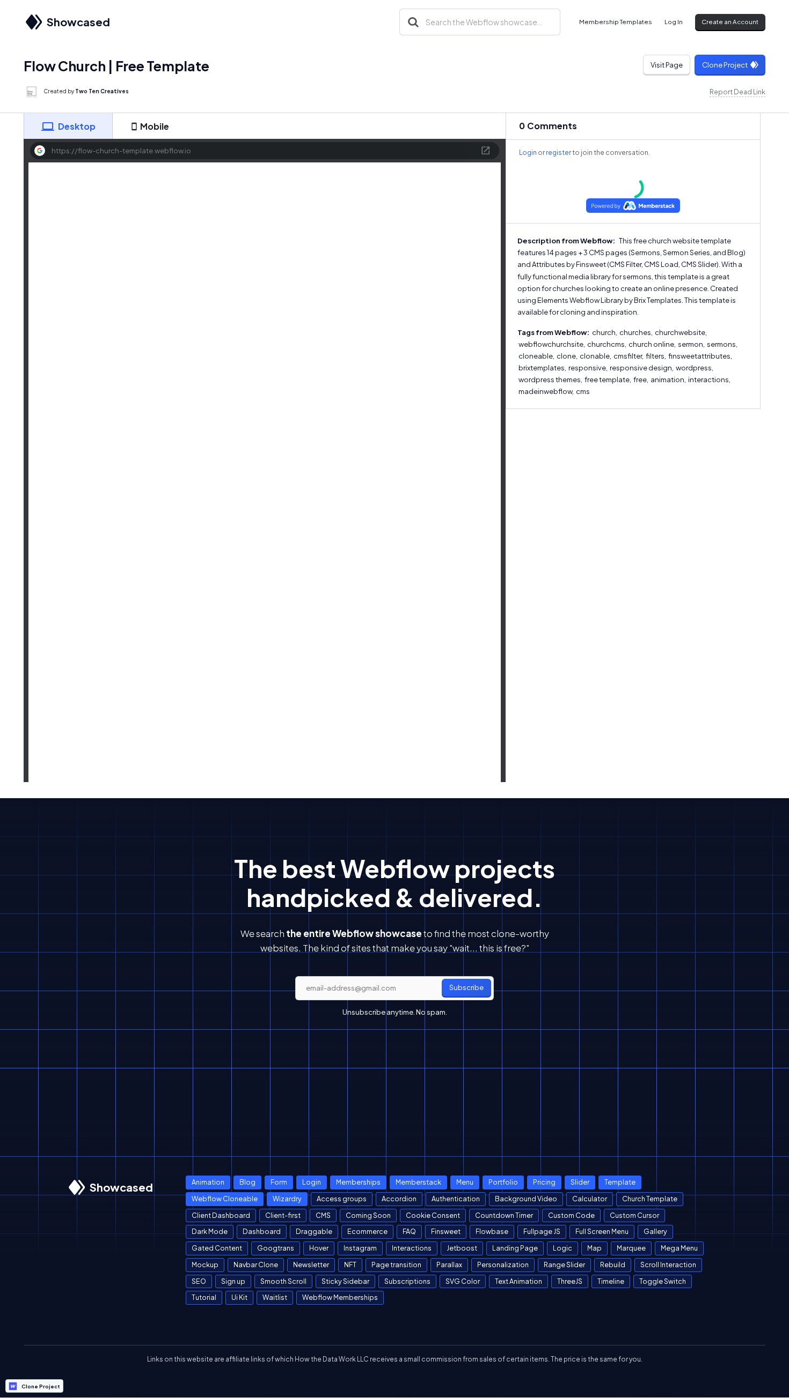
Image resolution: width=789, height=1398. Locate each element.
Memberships (358, 1182)
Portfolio (503, 1182)
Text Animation (518, 1281)
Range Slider (564, 1264)
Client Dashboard (221, 1215)
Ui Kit (239, 1297)
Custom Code (571, 1215)
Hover (318, 1248)
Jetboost (462, 1248)
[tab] (68, 126)
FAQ (409, 1231)
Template (619, 1182)
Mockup (205, 1264)
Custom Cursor (634, 1215)
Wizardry (287, 1198)
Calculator (589, 1198)
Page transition (396, 1264)
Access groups (342, 1198)
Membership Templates (615, 22)
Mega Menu (679, 1248)
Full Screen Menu (602, 1231)
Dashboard (262, 1231)
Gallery (655, 1231)
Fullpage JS (541, 1231)
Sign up (233, 1281)
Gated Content (217, 1248)
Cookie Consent (433, 1215)
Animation (208, 1182)
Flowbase (492, 1231)
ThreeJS (569, 1281)
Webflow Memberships (340, 1297)
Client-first (283, 1215)
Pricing (544, 1182)
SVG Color (462, 1281)
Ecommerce (367, 1231)
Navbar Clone (255, 1264)
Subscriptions (407, 1281)
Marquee (631, 1248)
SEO (199, 1281)
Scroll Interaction (668, 1264)
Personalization (503, 1264)
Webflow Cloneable (225, 1198)
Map (594, 1248)
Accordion (399, 1198)
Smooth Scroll (283, 1281)
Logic (562, 1248)
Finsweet (446, 1231)
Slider (580, 1182)
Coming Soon (368, 1215)
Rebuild (612, 1264)
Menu (464, 1182)
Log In (673, 22)
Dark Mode (210, 1231)
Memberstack (418, 1182)
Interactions (412, 1248)
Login (528, 152)
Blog (247, 1182)
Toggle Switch (662, 1281)
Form (279, 1182)
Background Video (526, 1198)
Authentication (456, 1198)
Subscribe (466, 987)
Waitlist (274, 1297)
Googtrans (275, 1248)
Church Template (649, 1198)
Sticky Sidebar (345, 1281)
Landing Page (515, 1248)
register (558, 152)
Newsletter (311, 1264)
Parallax (449, 1264)
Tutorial (204, 1297)
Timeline (610, 1281)
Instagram (360, 1248)
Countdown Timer (504, 1215)
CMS (323, 1215)
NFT (350, 1264)
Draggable (314, 1231)
